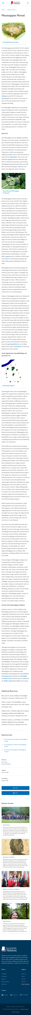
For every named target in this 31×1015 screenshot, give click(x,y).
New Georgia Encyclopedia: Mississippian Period (16, 740)
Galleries (3, 979)
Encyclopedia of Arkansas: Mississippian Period (15, 745)
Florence (20, 330)
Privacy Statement (15, 1012)
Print (16, 793)
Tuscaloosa (18, 346)
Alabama (4, 96)
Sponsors (24, 981)
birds (5, 581)
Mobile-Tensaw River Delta (12, 681)
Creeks (25, 659)
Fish (19, 166)
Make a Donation (25, 984)
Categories (4, 974)
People (3, 9)
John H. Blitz (4, 762)
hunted (19, 138)
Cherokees (7, 662)
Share (16, 788)
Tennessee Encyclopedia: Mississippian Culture (15, 750)
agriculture (13, 157)
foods (20, 119)
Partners (23, 979)
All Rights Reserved (24, 1009)
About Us (24, 974)
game (8, 256)
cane (10, 284)
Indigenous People (11, 9)
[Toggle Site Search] (27, 2)
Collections (4, 976)
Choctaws (19, 659)
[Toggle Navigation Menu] (3, 2)
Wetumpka (24, 676)
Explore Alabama (5, 981)
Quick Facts (4, 984)
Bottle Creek (7, 678)
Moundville (13, 344)
